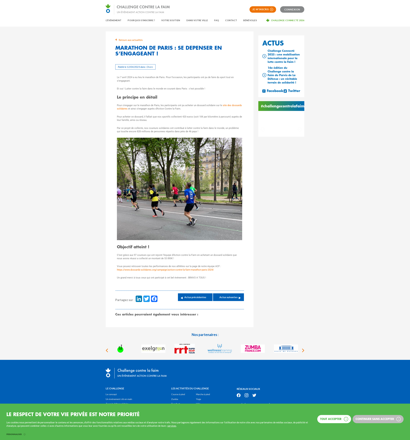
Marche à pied (203, 394)
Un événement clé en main (119, 399)
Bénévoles (250, 20)
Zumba (174, 399)
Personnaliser (14, 434)
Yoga (198, 399)
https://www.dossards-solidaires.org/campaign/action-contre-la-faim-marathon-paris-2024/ (165, 269)
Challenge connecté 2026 (287, 20)
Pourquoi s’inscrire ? (141, 20)
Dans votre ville (197, 20)
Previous (262, 129)
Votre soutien (170, 20)
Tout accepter (331, 419)
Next (299, 129)
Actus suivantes (228, 297)
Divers (150, 66)
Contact (231, 20)
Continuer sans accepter (375, 419)
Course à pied (178, 394)
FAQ (216, 20)
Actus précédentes (195, 297)
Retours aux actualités (130, 39)
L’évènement (113, 20)
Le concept (111, 394)
